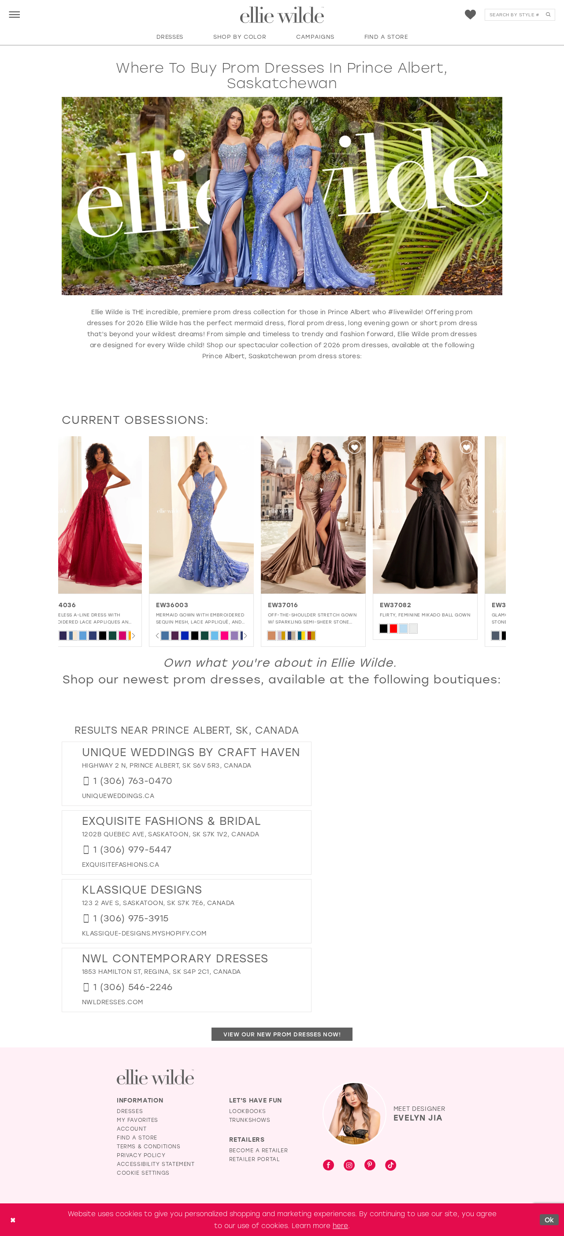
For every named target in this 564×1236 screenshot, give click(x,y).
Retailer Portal (254, 1158)
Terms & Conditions (149, 1146)
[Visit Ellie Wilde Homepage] (155, 1077)
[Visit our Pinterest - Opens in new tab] (370, 1165)
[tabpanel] (114, 541)
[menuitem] (14, 14)
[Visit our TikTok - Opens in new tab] (391, 1165)
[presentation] (114, 515)
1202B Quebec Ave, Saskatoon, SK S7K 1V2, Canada (170, 834)
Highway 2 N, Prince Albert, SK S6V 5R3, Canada (167, 765)
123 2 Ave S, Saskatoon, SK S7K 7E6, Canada (158, 902)
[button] (14, 14)
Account (131, 1128)
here (340, 1225)
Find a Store (137, 1137)
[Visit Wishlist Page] (470, 14)
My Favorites (137, 1119)
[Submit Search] (548, 15)
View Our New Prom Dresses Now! (282, 1034)
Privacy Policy (141, 1154)
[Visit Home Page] (282, 15)
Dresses (130, 1110)
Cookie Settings (143, 1172)
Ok (549, 1219)
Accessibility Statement (156, 1163)
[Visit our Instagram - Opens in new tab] (349, 1165)
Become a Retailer (258, 1150)
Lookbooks (247, 1110)
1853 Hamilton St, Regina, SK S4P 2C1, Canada (161, 971)
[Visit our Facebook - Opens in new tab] (328, 1165)
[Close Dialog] (12, 1219)
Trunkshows (250, 1119)
